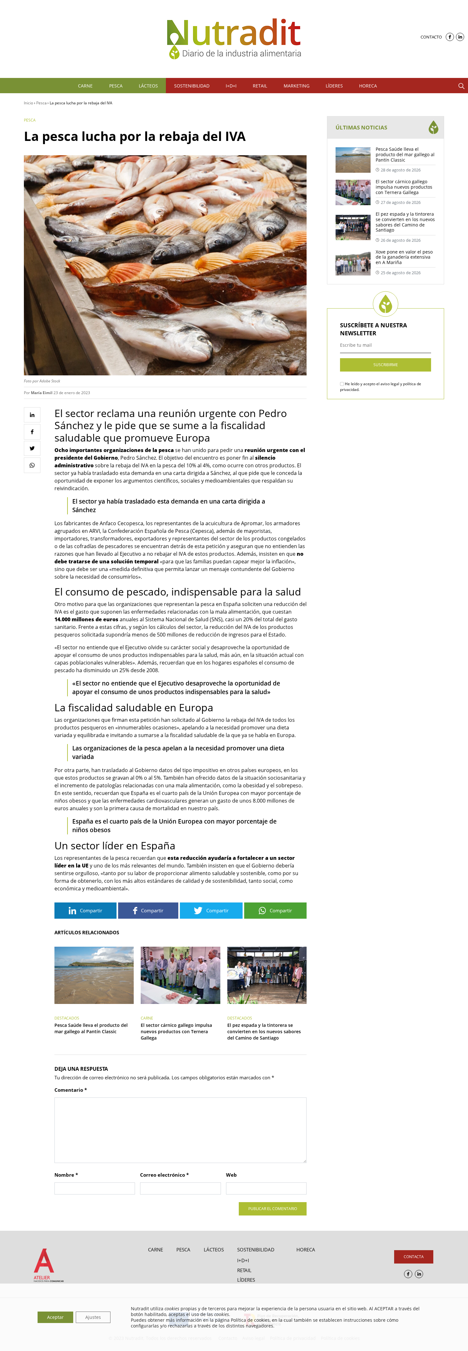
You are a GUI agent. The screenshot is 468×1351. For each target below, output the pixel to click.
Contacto (431, 37)
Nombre (66, 1175)
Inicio (28, 103)
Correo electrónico (164, 1175)
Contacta (414, 1256)
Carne (147, 1018)
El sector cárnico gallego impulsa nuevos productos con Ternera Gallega (176, 1031)
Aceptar (55, 1317)
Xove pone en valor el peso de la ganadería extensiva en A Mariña (404, 257)
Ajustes (93, 1317)
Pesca (41, 103)
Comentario (70, 1090)
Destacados (66, 1018)
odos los (284, 719)
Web (231, 1175)
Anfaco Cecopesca (121, 523)
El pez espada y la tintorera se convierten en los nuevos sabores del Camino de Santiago (264, 1031)
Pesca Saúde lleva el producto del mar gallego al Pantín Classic (91, 1028)
